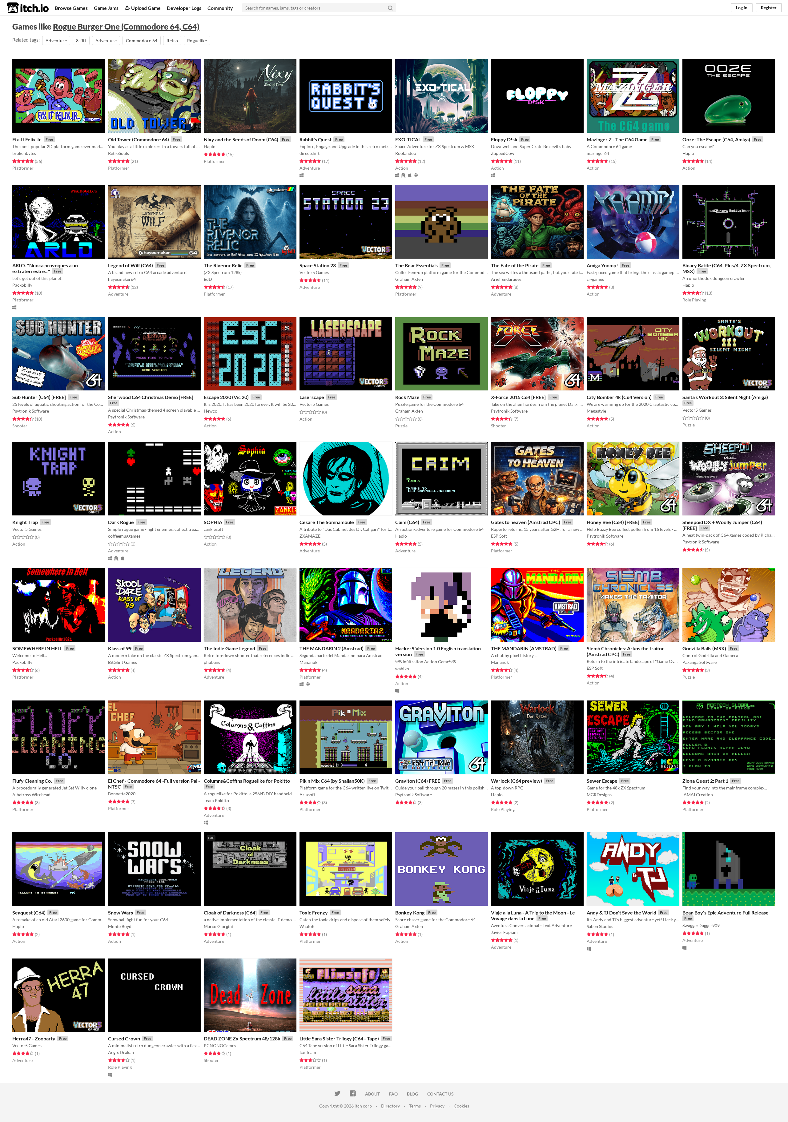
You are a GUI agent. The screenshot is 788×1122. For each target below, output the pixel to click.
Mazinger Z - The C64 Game (617, 139)
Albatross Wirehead (31, 794)
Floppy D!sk (504, 139)
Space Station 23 (318, 265)
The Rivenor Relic (223, 265)
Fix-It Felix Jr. (27, 139)
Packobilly (22, 285)
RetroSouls (118, 153)
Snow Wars (120, 912)
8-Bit (81, 40)
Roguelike (197, 40)
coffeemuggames (124, 536)
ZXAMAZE (310, 536)
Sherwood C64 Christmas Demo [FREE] (150, 397)
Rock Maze (407, 397)
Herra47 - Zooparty (33, 1038)
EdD (208, 279)
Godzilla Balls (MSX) (704, 648)
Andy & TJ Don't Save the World (621, 912)
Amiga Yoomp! (602, 265)
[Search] (390, 7)
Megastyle (596, 411)
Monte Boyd (119, 926)
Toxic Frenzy (314, 912)
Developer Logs (184, 8)
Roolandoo (405, 153)
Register (769, 7)
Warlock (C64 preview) (516, 781)
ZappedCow (502, 153)
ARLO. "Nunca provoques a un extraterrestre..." (45, 268)
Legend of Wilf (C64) (130, 265)
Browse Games (71, 8)
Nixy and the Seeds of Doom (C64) (241, 139)
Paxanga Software (699, 662)
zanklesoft (213, 529)
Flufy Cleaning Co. (32, 781)
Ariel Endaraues (506, 279)
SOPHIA (213, 522)
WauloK (307, 926)
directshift (310, 153)
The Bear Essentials (416, 265)
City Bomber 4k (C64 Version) (619, 397)
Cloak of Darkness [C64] (230, 912)
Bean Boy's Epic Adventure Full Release (725, 912)
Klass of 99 (119, 648)
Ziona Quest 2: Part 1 (705, 781)
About (372, 1093)
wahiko (402, 668)
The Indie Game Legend (229, 648)
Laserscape (312, 397)
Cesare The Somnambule (327, 522)
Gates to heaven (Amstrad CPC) (525, 522)
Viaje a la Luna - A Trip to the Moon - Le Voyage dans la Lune (533, 915)
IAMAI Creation (697, 794)
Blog (412, 1093)
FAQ (393, 1093)
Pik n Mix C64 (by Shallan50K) (332, 781)
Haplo (209, 146)
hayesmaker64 (122, 279)
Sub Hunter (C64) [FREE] (39, 397)
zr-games (595, 279)
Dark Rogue (121, 522)
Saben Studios (600, 926)
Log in (741, 7)
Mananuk (308, 662)
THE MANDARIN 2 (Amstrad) (332, 648)
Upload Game (146, 8)
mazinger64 (598, 153)
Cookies (461, 1105)
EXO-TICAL (408, 139)
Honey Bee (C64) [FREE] (613, 522)
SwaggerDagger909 (701, 925)
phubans (212, 662)
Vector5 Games (314, 272)
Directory (390, 1105)
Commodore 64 (141, 40)
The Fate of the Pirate (515, 265)
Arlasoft (307, 794)
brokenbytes (24, 153)
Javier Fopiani (504, 932)
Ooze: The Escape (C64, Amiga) (716, 139)
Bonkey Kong (409, 912)
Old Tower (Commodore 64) (138, 139)
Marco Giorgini (218, 926)
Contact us (440, 1093)
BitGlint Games (122, 662)
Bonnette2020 (121, 793)
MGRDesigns (599, 794)
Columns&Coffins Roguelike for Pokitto (247, 781)
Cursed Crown (124, 1038)
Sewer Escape (602, 781)
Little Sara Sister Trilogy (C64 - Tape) (339, 1038)
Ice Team (308, 1052)
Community (220, 8)
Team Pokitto (216, 800)
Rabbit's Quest (316, 139)
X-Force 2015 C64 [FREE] (518, 397)
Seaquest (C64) (29, 912)
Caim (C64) (407, 522)
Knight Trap (25, 522)
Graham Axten (409, 279)
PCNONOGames (220, 1045)
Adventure (56, 40)
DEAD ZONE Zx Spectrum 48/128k (242, 1038)
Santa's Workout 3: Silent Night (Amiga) (725, 397)
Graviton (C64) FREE (417, 781)
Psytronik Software (30, 411)
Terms (415, 1105)
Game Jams (106, 8)
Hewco (210, 411)
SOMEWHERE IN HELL (37, 648)
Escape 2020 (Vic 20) (226, 397)
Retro (172, 40)
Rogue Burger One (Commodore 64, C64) (126, 26)
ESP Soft (499, 536)
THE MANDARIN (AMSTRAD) (524, 648)
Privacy (437, 1105)
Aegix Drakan (121, 1052)
